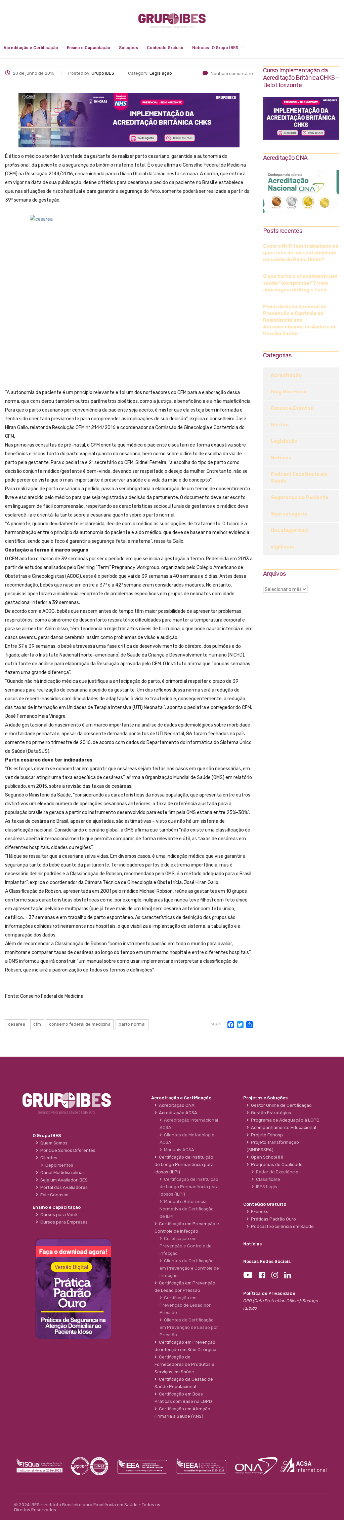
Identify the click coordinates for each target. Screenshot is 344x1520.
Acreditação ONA (176, 1105)
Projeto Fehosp (266, 1134)
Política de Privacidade (269, 1293)
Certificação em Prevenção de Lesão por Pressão (185, 1305)
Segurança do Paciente (299, 497)
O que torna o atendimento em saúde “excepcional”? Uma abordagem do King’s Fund (300, 283)
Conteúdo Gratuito (165, 47)
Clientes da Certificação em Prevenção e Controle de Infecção (189, 1268)
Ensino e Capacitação (88, 47)
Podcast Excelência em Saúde (299, 477)
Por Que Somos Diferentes (66, 1150)
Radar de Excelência (276, 1171)
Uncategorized (289, 530)
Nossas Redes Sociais (267, 1261)
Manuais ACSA (178, 1149)
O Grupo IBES (225, 47)
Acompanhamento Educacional (282, 1127)
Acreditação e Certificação (30, 47)
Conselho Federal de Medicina (80, 1024)
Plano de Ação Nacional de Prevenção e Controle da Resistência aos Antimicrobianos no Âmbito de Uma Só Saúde (300, 320)
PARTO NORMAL (132, 1024)
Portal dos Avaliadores (63, 1187)
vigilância (282, 547)
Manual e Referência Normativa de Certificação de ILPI (187, 1209)
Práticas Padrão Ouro (272, 1219)
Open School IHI (266, 1157)
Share (216, 1024)
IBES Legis (265, 1186)
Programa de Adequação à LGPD (284, 1120)
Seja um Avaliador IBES (63, 1179)
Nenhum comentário (232, 73)
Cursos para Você (57, 1214)
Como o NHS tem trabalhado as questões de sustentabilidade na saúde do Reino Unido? (300, 252)
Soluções (128, 47)
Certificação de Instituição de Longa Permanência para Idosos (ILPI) (189, 1187)
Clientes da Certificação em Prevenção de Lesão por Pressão (189, 1327)
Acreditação (286, 375)
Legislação (284, 441)
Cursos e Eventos (292, 408)
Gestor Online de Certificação (280, 1105)
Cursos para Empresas (63, 1222)
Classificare (267, 1179)
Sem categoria (289, 514)
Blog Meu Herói (288, 392)
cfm (37, 1024)
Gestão (280, 425)
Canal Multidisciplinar (61, 1172)
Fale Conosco (53, 1194)
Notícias (200, 47)
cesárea (16, 1024)
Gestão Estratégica (270, 1112)
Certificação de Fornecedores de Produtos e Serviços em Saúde (184, 1364)
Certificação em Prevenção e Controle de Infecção (186, 1246)
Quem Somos (53, 1142)
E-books (258, 1211)
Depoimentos (58, 1165)
